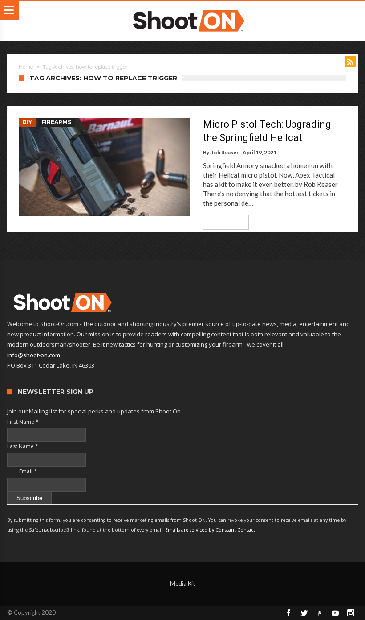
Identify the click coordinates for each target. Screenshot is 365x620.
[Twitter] (304, 613)
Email (22, 471)
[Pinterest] (319, 613)
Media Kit (182, 583)
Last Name (22, 446)
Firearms (56, 122)
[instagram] (351, 613)
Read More (222, 222)
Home (26, 67)
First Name (23, 422)
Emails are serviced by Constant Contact (210, 530)
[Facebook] (288, 613)
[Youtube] (335, 613)
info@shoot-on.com (33, 355)
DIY (27, 122)
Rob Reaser (224, 152)
